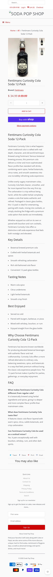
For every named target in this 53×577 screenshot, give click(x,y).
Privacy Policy (27, 489)
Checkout (39, 7)
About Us (26, 478)
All (19, 30)
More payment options (26, 125)
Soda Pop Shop (29, 558)
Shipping (26, 485)
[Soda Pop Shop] (26, 13)
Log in (23, 7)
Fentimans (19, 90)
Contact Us (27, 482)
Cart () (32, 7)
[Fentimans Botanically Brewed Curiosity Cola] (23, 57)
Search (26, 496)
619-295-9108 (14, 7)
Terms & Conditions (26, 492)
